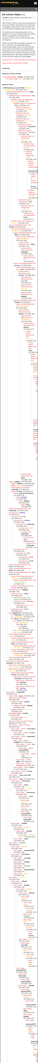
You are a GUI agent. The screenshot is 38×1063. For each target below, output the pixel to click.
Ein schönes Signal (12, 79)
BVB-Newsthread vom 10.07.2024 (14, 88)
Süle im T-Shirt (13, 696)
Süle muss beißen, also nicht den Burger (21, 721)
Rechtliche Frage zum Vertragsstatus (20, 95)
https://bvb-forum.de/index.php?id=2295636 (15, 63)
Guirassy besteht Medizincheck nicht (17, 92)
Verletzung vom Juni (15, 590)
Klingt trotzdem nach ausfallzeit (20, 487)
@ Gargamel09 (10, 19)
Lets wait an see (14, 512)
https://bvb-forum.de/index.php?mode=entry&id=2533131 (19, 60)
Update (11, 482)
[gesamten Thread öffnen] (27, 90)
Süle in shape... (11, 692)
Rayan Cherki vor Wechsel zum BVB (17, 661)
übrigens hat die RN (14, 698)
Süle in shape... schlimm (16, 725)
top (10, 613)
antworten (7, 68)
